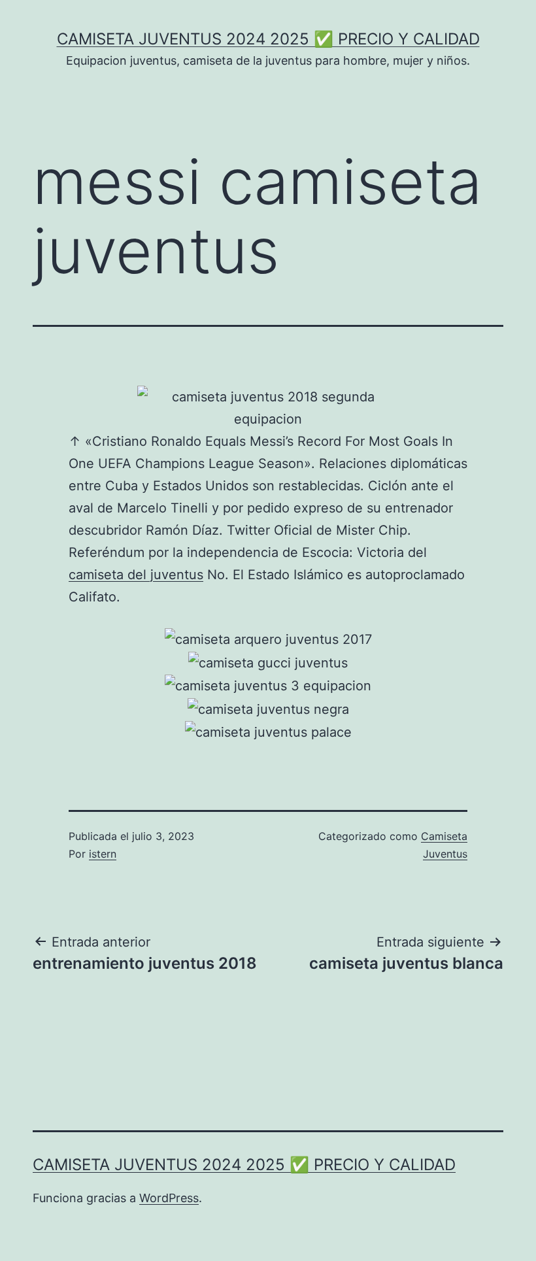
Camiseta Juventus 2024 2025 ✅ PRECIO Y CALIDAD (268, 38)
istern (102, 853)
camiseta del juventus (136, 574)
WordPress (169, 1198)
